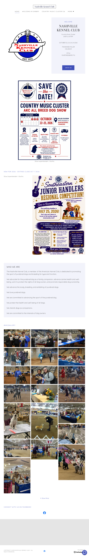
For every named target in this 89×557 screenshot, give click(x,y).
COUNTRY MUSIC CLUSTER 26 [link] (53, 11)
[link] (44, 7)
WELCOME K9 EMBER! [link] (30, 11)
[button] (71, 11)
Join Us (68, 68)
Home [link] (17, 11)
